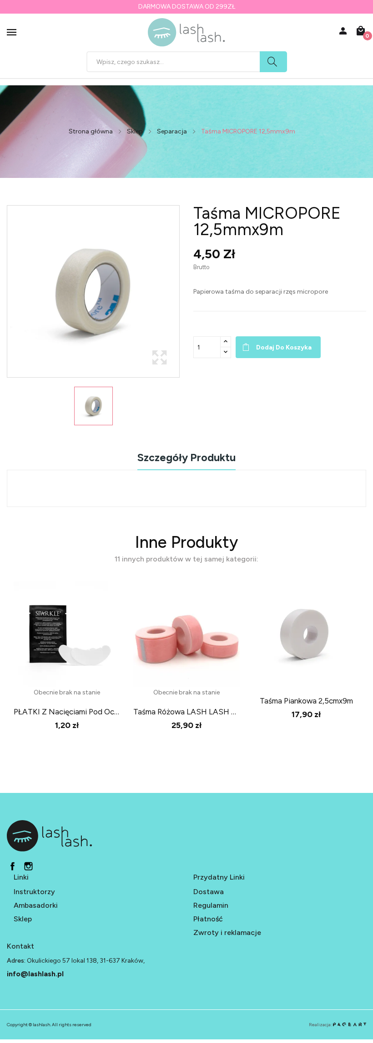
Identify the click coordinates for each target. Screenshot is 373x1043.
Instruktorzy (34, 891)
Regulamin (210, 905)
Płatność (208, 919)
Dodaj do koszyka (284, 347)
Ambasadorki (36, 905)
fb (12, 866)
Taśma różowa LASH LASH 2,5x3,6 (186, 711)
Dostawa (208, 891)
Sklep (23, 919)
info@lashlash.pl (35, 973)
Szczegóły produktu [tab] (186, 458)
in (28, 866)
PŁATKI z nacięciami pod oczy (67, 711)
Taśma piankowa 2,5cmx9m (306, 700)
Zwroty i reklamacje (227, 932)
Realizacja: (321, 1025)
